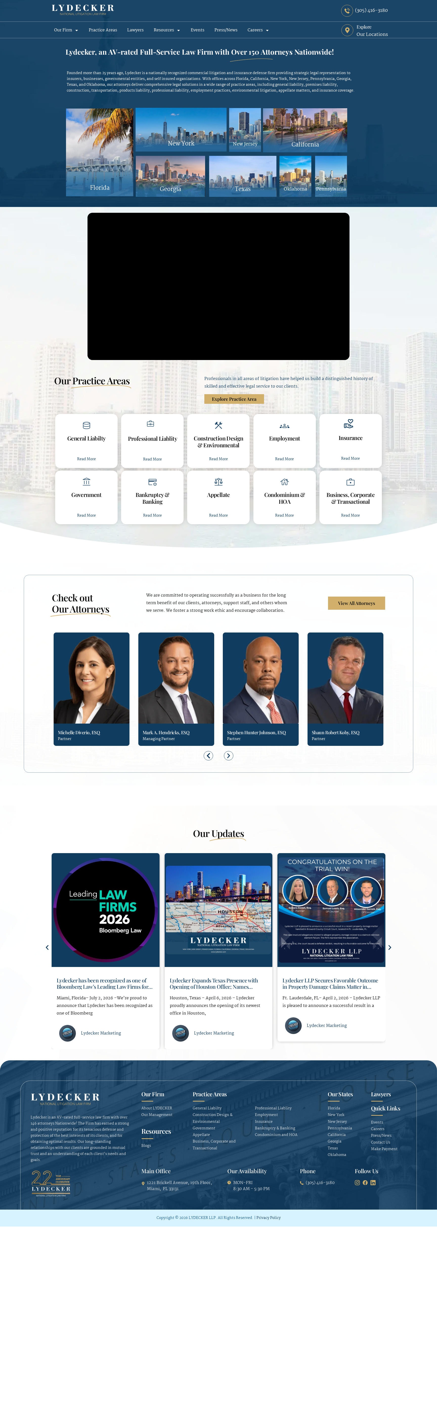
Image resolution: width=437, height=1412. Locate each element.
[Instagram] (357, 1182)
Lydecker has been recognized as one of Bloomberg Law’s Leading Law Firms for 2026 (328, 986)
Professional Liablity (152, 438)
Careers (255, 30)
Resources (164, 30)
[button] (208, 755)
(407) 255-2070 (230, 703)
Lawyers (135, 30)
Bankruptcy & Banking (152, 498)
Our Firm (63, 30)
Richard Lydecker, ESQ (334, 732)
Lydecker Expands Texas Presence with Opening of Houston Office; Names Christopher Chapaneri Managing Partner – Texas (104, 989)
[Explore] (347, 30)
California (305, 145)
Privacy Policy (268, 1218)
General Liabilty (86, 438)
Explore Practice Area (234, 399)
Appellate (218, 494)
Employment (284, 438)
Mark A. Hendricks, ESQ (81, 732)
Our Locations (372, 34)
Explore (364, 27)
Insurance (351, 437)
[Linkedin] (79, 702)
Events (197, 30)
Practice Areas (103, 30)
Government (86, 494)
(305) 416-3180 (61, 703)
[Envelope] (70, 702)
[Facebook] (365, 1182)
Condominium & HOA (284, 498)
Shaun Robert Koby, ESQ (251, 732)
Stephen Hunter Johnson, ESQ (172, 732)
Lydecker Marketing (101, 1033)
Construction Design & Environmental (218, 441)
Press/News (225, 30)
